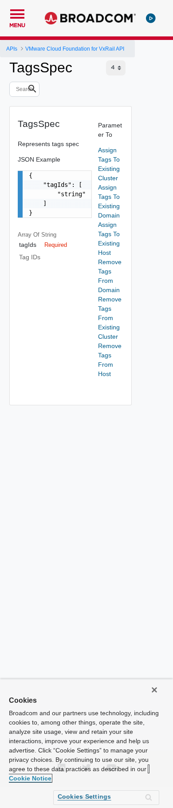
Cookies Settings (84, 796)
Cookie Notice (30, 778)
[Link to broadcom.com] (90, 18)
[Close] (154, 690)
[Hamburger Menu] (17, 13)
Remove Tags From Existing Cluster (110, 318)
